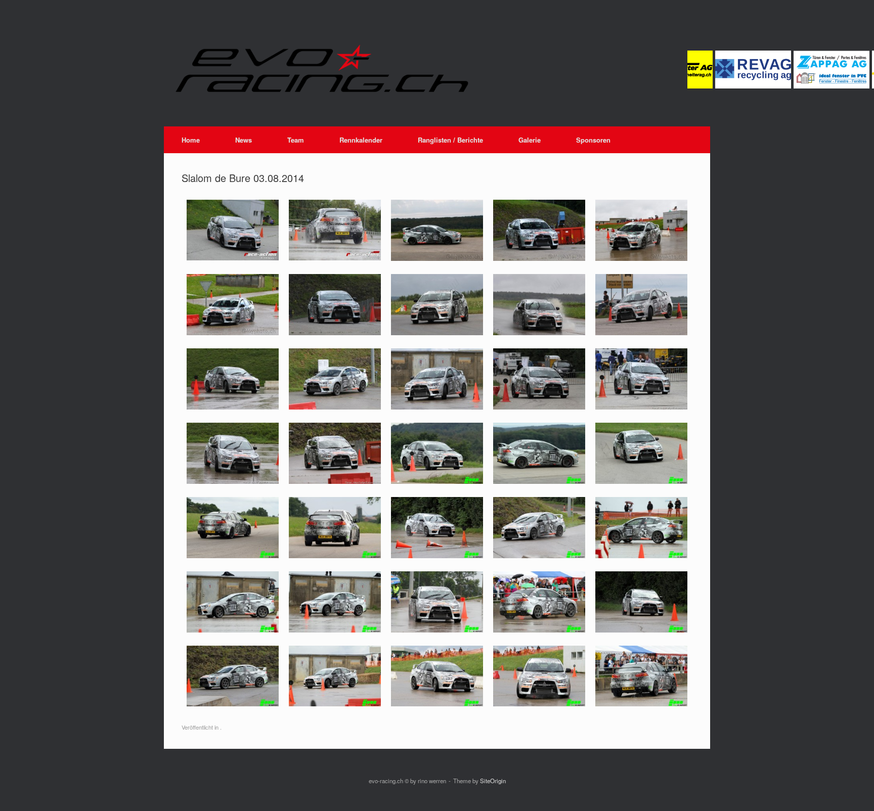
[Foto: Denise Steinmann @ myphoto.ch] (437, 258)
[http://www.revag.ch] (737, 86)
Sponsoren (593, 140)
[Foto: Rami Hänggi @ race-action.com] (233, 257)
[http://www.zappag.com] (816, 86)
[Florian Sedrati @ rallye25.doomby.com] (641, 407)
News (243, 140)
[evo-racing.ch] (419, 68)
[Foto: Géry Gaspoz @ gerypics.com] (335, 332)
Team (295, 140)
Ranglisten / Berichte (450, 140)
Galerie (529, 140)
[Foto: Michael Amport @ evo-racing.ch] (437, 481)
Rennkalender (360, 140)
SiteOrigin (493, 781)
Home (191, 140)
